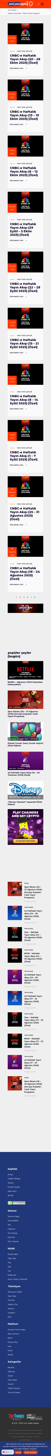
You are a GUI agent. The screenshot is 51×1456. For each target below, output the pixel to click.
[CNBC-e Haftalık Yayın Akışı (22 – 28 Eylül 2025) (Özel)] (25, 262)
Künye (10, 1174)
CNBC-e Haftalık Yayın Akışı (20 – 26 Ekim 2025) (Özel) (25, 59)
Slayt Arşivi (12, 1191)
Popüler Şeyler (14, 1187)
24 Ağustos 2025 (12, 492)
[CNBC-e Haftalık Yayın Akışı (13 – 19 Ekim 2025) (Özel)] (25, 89)
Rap (9, 1267)
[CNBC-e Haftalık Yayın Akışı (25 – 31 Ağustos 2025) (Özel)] (25, 486)
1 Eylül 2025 (12, 436)
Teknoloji (11, 1372)
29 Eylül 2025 (12, 208)
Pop (9, 1263)
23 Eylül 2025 (12, 268)
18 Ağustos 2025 (12, 552)
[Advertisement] (25, 632)
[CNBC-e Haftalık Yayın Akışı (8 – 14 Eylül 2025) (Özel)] (25, 374)
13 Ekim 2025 (12, 95)
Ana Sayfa (12, 10)
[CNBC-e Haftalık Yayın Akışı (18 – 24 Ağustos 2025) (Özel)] (25, 546)
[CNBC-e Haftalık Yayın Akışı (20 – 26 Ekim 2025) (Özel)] (25, 33)
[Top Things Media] (16, 1420)
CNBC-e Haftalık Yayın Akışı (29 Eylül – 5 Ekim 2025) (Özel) (23, 229)
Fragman (11, 1229)
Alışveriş (11, 1367)
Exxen (10, 1350)
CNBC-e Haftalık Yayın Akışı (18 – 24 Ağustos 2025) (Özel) (25, 573)
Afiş (9, 1225)
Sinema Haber (14, 1216)
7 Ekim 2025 (12, 152)
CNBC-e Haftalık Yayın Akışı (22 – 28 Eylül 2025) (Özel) (25, 287)
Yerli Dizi (11, 1300)
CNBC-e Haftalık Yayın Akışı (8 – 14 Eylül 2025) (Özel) (24, 399)
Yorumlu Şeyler (14, 1392)
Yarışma (11, 1309)
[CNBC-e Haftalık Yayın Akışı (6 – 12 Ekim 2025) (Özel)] (25, 146)
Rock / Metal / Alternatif (17, 1279)
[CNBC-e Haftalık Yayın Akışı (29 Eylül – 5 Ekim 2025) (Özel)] (25, 202)
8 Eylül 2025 (12, 380)
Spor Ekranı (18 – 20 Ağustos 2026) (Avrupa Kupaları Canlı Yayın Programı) (33, 1086)
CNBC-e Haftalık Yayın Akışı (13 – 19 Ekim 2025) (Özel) (24, 115)
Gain (9, 1346)
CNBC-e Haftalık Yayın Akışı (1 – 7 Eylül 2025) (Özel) (23, 455)
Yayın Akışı (28, 907)
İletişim (11, 1183)
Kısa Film (11, 1237)
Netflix (10, 1355)
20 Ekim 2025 (12, 39)
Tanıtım (11, 1384)
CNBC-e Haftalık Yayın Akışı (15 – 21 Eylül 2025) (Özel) (24, 343)
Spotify (11, 1195)
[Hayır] (48, 1448)
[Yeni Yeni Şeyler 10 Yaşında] (25, 612)
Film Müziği (12, 1233)
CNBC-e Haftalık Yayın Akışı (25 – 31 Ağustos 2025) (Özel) (24, 514)
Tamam (18, 1452)
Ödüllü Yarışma (14, 1388)
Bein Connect (13, 1334)
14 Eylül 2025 (12, 324)
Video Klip (12, 1258)
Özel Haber (12, 1380)
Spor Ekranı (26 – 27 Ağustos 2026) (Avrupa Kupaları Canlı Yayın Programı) (33, 892)
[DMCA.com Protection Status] (16, 1204)
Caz (9, 1271)
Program (11, 1313)
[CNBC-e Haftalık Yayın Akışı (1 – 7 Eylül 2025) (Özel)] (25, 430)
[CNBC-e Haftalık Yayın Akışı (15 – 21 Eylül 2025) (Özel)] (25, 318)
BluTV (10, 1338)
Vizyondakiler (13, 1221)
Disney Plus (12, 1342)
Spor (26, 883)
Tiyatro (10, 1376)
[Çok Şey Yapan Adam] (34, 1420)
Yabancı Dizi (13, 1304)
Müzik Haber (13, 1254)
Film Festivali (13, 1241)
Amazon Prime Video (17, 1330)
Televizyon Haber (15, 1292)
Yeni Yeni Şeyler (24, 51)
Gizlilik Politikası (14, 1179)
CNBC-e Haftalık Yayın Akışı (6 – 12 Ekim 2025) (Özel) (24, 171)
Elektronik (12, 1275)
